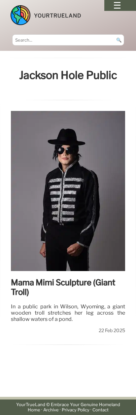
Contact (100, 409)
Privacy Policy (75, 409)
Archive (51, 409)
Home (34, 409)
